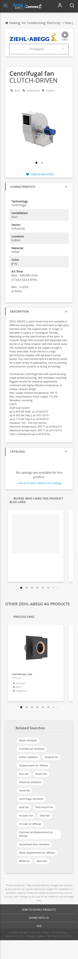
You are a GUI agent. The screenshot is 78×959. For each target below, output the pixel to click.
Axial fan (24, 807)
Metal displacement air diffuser (37, 852)
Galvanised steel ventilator (34, 844)
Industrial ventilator (30, 782)
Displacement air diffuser (33, 765)
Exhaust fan (51, 757)
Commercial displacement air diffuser (36, 834)
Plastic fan (41, 774)
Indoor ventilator (28, 757)
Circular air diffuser (30, 824)
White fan (24, 861)
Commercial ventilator (32, 749)
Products (37, 49)
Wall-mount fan (44, 807)
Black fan (42, 861)
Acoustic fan (26, 815)
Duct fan (24, 774)
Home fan (24, 790)
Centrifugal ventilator (31, 799)
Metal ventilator (28, 740)
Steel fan (45, 815)
